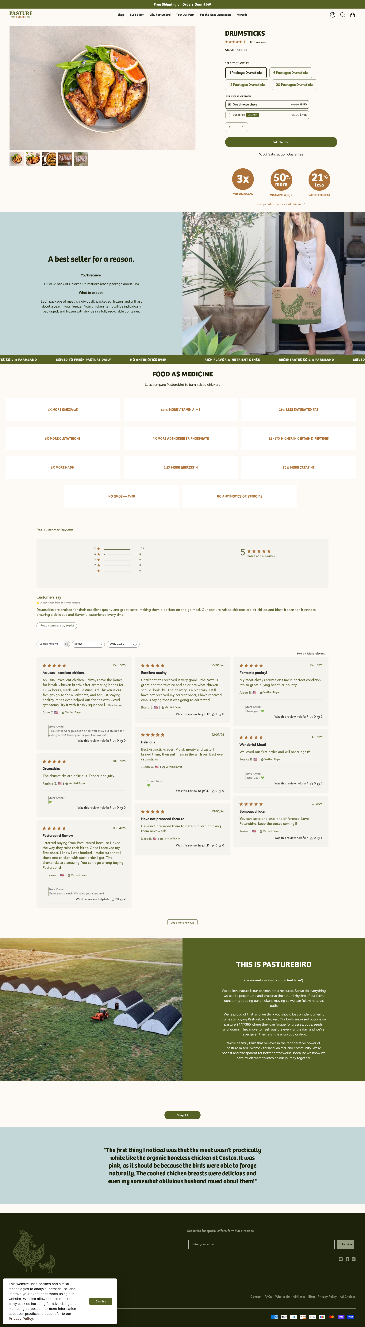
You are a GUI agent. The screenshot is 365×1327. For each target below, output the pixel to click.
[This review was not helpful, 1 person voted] (318, 838)
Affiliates (299, 1296)
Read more (115, 705)
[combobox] (88, 644)
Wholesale (282, 1296)
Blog (311, 1296)
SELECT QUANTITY (237, 63)
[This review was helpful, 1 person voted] (213, 714)
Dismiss (100, 1301)
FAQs (268, 1296)
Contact (256, 1296)
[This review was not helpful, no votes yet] (121, 741)
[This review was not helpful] (121, 899)
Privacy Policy (327, 1296)
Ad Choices (347, 1296)
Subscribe (345, 1244)
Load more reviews (182, 922)
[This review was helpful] (113, 899)
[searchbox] (50, 644)
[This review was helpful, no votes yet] (114, 741)
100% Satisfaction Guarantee (281, 154)
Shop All (182, 1115)
